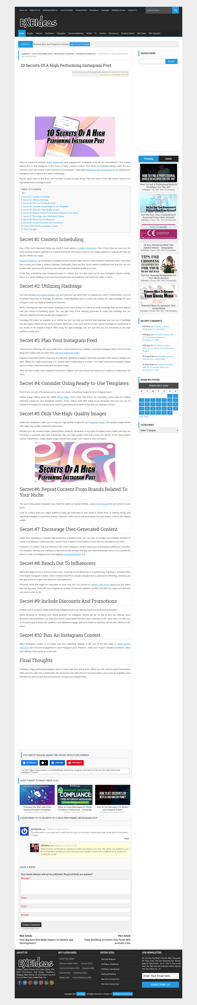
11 (147, 404)
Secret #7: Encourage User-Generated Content (43, 216)
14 (164, 404)
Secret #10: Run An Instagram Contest (41, 226)
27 (158, 412)
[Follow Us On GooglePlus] (30, 986)
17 (141, 408)
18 (147, 408)
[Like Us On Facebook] (19, 986)
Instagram (59, 54)
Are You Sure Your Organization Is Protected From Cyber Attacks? (158, 216)
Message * (26, 878)
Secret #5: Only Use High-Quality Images (41, 210)
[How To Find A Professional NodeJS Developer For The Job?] (158, 182)
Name (24, 898)
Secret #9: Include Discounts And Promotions (43, 223)
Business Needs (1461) (69, 963)
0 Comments (170, 190)
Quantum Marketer (28, 261)
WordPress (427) (80, 973)
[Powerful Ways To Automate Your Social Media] (158, 303)
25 (147, 412)
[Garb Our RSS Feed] (51, 986)
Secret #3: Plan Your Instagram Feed (39, 203)
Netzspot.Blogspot (108, 959)
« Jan (141, 416)
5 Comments (171, 220)
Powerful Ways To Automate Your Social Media (159, 307)
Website (25, 915)
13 (158, 404)
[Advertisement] (75, 95)
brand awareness (55, 162)
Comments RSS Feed (30, 928)
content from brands (98, 504)
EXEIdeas (28, 812)
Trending (148, 158)
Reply (126, 838)
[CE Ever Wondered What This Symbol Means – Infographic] (158, 242)
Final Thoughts (30, 229)
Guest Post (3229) (67, 959)
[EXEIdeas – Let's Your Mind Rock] (38, 27)
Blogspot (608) (88, 968)
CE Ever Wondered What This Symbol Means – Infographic (159, 246)
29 (170, 412)
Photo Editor (63, 397)
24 (141, 412)
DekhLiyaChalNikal (108, 974)
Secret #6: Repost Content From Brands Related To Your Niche (50, 213)
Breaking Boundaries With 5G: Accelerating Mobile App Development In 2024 (158, 337)
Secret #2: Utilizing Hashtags (35, 200)
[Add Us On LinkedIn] (35, 986)
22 (170, 408)
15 (170, 404)
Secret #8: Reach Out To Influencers (39, 219)
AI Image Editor (149, 356)
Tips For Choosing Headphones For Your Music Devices (158, 276)
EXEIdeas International (110, 969)
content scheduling (87, 248)
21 (164, 408)
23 (175, 408)
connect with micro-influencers (105, 585)
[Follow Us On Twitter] (25, 986)
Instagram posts (96, 422)
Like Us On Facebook (79, 44)
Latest (168, 158)
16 (175, 404)
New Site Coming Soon (110, 979)
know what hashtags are (47, 295)
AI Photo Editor (149, 365)
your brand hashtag (72, 554)
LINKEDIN (59, 763)
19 (153, 408)
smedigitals (36, 829)
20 (158, 408)
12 (153, 404)
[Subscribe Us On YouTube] (46, 986)
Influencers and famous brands (100, 170)
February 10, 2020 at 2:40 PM (57, 829)
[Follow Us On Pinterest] (41, 986)
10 (141, 404)
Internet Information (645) (69, 968)
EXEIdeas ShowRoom (110, 964)
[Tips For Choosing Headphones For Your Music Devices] (158, 273)
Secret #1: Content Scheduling (36, 197)
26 (153, 412)
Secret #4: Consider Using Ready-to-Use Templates (45, 206)
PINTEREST (77, 763)
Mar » (146, 416)
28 (164, 412)
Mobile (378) (64, 978)
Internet (70, 54)
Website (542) (65, 973)
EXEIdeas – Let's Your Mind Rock (37, 54)
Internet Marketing (86, 54)
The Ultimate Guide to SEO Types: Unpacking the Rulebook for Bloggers (158, 348)
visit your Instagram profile (67, 353)
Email (24, 906)
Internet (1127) (86, 963)
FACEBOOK (31, 763)
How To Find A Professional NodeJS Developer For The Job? (158, 185)
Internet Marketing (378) (82, 978)
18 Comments (171, 311)
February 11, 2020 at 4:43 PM (66, 845)
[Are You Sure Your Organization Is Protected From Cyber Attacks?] (158, 212)
